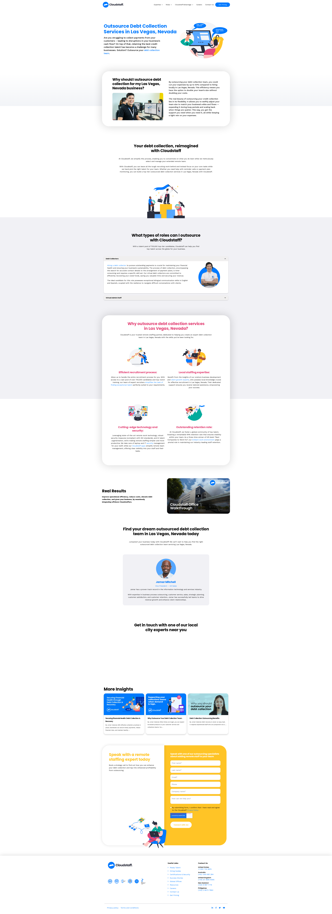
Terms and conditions (130, 908)
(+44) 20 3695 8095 (206, 880)
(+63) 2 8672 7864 (205, 890)
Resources (173, 885)
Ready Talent (175, 868)
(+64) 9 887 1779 (205, 885)
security (150, 443)
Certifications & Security (179, 874)
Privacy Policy (192, 810)
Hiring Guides (175, 871)
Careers (172, 888)
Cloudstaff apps (139, 446)
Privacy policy (112, 908)
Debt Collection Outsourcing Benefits (204, 718)
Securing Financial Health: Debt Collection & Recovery (122, 719)
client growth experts (180, 380)
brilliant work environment (203, 440)
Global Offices (175, 881)
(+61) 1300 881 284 (205, 874)
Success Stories (176, 878)
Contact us (174, 892)
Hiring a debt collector (117, 265)
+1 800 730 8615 (205, 869)
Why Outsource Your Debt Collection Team (165, 718)
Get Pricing (174, 895)
